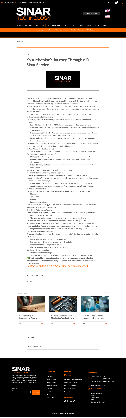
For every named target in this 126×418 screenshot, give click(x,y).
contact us (70, 30)
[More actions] (98, 54)
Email (14, 388)
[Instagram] (65, 401)
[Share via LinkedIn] (37, 276)
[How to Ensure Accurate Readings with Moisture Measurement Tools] (95, 304)
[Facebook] (71, 401)
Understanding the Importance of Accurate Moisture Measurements (29, 317)
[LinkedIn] (68, 401)
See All (107, 292)
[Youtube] (74, 401)
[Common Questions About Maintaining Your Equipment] (63, 304)
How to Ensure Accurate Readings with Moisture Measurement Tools (93, 317)
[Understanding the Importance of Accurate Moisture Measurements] (31, 304)
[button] (116, 2)
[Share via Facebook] (27, 276)
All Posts (20, 41)
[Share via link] (42, 276)
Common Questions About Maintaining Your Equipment (62, 317)
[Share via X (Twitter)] (32, 276)
